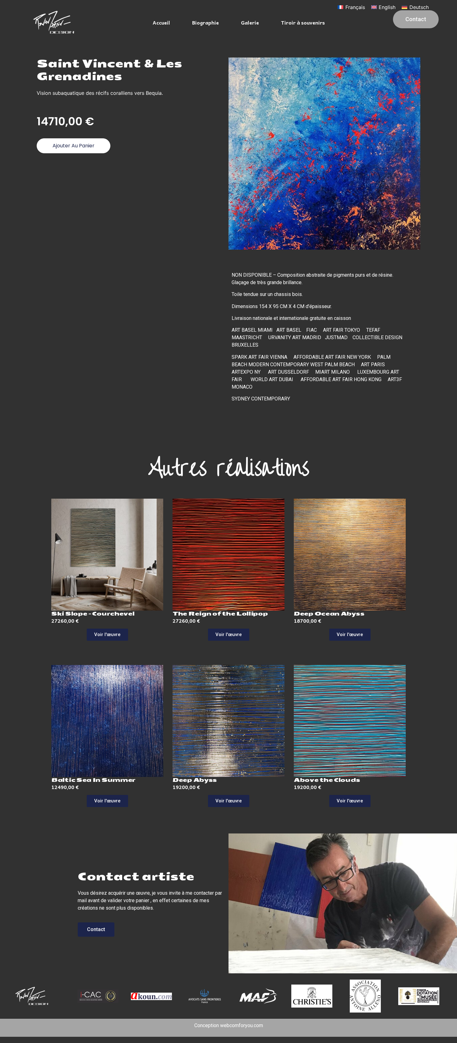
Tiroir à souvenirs (303, 22)
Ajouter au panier (74, 145)
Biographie (205, 22)
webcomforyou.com (241, 1025)
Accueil (161, 22)
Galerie (250, 22)
